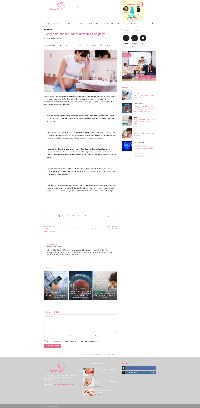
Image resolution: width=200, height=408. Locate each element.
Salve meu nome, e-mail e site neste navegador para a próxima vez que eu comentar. (73, 341)
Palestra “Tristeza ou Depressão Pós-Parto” (101, 229)
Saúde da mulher (139, 142)
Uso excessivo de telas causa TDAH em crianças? (56, 296)
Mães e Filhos (48, 29)
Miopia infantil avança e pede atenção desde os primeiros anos (105, 295)
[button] (153, 23)
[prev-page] (45, 303)
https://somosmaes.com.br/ (54, 247)
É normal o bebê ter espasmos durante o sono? (105, 370)
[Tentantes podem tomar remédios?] (88, 392)
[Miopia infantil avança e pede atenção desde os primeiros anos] (105, 285)
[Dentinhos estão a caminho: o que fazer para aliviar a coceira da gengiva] (88, 382)
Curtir (126, 34)
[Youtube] (57, 389)
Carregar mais (138, 155)
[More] (114, 216)
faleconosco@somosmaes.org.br (63, 384)
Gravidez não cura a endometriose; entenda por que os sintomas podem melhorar (145, 147)
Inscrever (143, 34)
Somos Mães (51, 38)
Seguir (134, 34)
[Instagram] (51, 389)
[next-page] (49, 303)
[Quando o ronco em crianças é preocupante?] (127, 133)
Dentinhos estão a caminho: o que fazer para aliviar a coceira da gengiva (106, 382)
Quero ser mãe (80, 289)
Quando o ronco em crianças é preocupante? (144, 134)
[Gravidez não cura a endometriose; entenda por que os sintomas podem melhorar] (127, 146)
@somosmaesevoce (108, 354)
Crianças (56, 292)
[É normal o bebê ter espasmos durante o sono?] (88, 372)
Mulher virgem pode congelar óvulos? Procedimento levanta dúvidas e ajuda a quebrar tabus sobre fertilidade (80, 294)
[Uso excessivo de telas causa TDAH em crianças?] (56, 285)
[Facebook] (46, 389)
